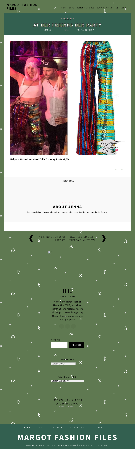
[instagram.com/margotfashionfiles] (61, 326)
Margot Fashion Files (22, 7)
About (124, 8)
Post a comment (86, 30)
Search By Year (104, 8)
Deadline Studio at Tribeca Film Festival (82, 238)
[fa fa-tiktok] (117, 5)
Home (64, 8)
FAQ (116, 8)
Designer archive (85, 8)
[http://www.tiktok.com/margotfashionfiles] (73, 326)
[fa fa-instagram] (120, 5)
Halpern (14, 159)
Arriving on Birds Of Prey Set (52, 238)
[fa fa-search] (127, 5)
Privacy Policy (80, 428)
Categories (56, 428)
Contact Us (103, 428)
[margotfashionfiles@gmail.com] (67, 326)
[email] (124, 5)
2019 (68, 20)
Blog (71, 8)
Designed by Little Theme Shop (94, 445)
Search (55, 340)
